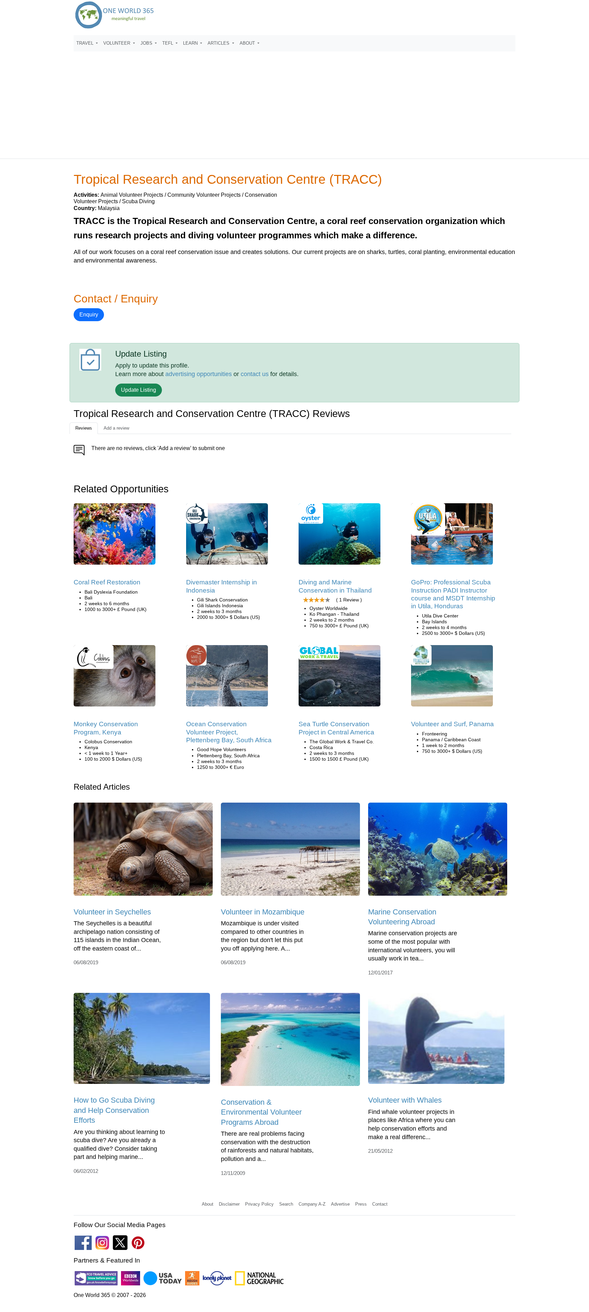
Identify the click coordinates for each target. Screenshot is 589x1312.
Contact (380, 1204)
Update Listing (138, 390)
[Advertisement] (294, 102)
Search (286, 1204)
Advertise (340, 1204)
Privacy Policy (259, 1204)
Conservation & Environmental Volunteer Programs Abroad (261, 1112)
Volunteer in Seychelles (112, 912)
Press (361, 1204)
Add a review (116, 428)
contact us (255, 374)
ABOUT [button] (248, 43)
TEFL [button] (168, 43)
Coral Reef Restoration (107, 582)
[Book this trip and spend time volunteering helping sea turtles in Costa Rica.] (339, 678)
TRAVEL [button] (85, 43)
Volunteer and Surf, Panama (452, 724)
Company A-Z (312, 1204)
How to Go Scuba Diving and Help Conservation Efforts (114, 1110)
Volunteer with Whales (405, 1100)
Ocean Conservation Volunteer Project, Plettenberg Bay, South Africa (229, 732)
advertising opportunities (198, 374)
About (207, 1204)
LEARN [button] (191, 43)
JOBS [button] (147, 43)
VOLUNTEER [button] (117, 43)
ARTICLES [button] (219, 43)
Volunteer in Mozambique (262, 912)
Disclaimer (229, 1204)
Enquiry (88, 314)
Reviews (83, 428)
